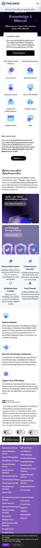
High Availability (9, 322)
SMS (30, 126)
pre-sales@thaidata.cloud (18, 149)
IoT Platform (25, 451)
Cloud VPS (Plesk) (30, 95)
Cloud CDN (6, 492)
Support (23, 508)
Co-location (25, 490)
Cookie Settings (16, 545)
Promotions (25, 504)
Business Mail (26, 465)
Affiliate (23, 511)
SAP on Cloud (26, 448)
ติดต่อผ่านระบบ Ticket (9, 151)
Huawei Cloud (8, 529)
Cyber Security (8, 503)
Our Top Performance (11, 507)
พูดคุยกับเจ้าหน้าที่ (29, 9)
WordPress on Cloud (10, 461)
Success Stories (27, 497)
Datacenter (6, 516)
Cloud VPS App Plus (10, 457)
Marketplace (25, 515)
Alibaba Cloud (30, 109)
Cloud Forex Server (10, 476)
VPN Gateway (26, 455)
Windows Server (30, 78)
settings (18, 541)
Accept (6, 545)
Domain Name (10, 126)
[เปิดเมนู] (37, 3)
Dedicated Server (27, 486)
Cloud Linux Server (10, 448)
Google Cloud (8, 532)
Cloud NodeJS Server (11, 480)
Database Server (11, 95)
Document (24, 501)
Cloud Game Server (10, 483)
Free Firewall (30, 288)
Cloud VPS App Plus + (30, 61)
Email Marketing (27, 462)
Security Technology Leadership (16, 354)
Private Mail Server (28, 458)
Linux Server (11, 78)
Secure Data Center (10, 266)
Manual (23, 518)
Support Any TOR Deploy (13, 380)
